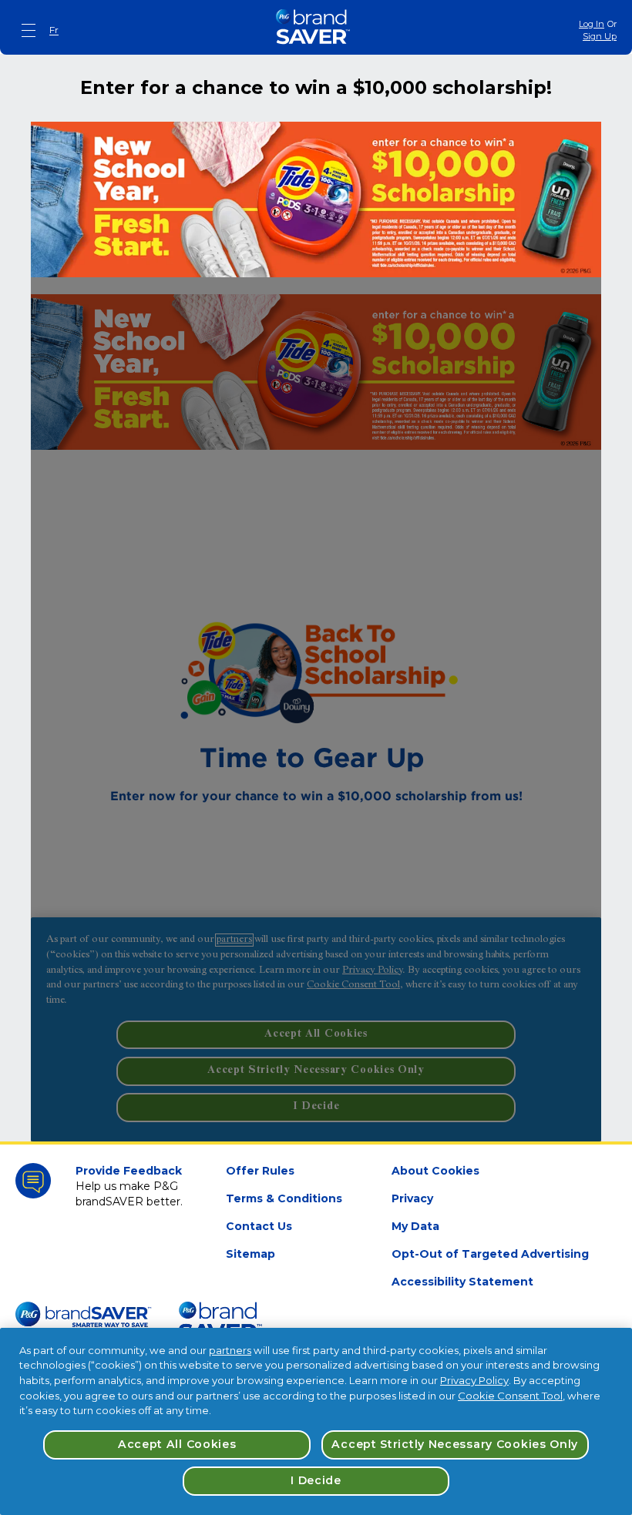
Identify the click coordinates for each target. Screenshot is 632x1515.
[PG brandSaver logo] (313, 30)
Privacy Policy (474, 1380)
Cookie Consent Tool (510, 1395)
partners (230, 1350)
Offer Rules (260, 1171)
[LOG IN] (316, 709)
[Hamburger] (29, 30)
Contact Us (259, 1226)
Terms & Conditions (284, 1198)
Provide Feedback (129, 1171)
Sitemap (250, 1254)
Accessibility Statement (462, 1282)
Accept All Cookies (177, 1444)
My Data (415, 1226)
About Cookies (435, 1171)
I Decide (316, 1480)
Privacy (412, 1198)
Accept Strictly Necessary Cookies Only (454, 1444)
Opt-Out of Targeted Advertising (490, 1254)
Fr (54, 29)
